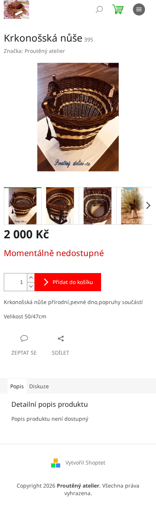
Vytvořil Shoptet (85, 462)
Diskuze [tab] (39, 386)
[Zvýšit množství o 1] (30, 277)
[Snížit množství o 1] (30, 286)
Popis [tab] (17, 386)
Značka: (34, 50)
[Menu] (139, 9)
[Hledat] (99, 9)
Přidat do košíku (73, 282)
